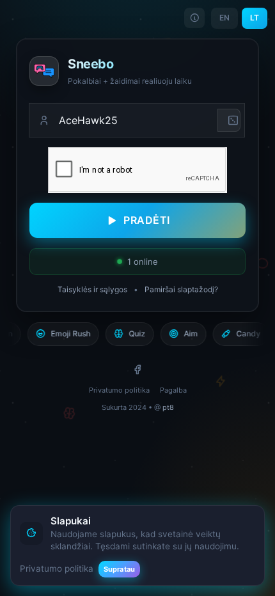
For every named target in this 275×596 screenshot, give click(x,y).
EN (224, 17)
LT (254, 17)
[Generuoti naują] (228, 120)
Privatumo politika (119, 390)
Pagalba (173, 390)
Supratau (119, 569)
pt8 (168, 407)
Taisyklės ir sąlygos (92, 289)
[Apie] (194, 18)
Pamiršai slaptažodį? (181, 289)
